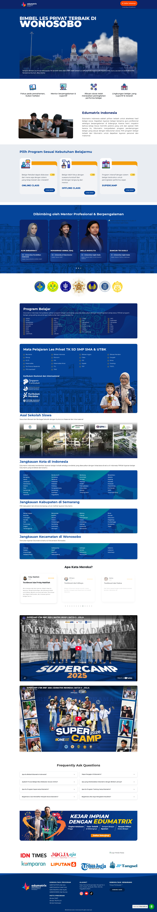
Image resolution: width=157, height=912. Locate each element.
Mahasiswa (85, 322)
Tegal (109, 526)
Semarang (54, 490)
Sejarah (84, 363)
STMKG (84, 330)
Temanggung (27, 528)
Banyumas (54, 513)
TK (55, 332)
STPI (111, 330)
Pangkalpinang (56, 488)
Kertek (82, 550)
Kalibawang (55, 548)
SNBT (56, 328)
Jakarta (110, 477)
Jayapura (54, 479)
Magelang (111, 520)
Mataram (54, 484)
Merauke (110, 484)
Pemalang (83, 522)
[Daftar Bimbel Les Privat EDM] (151, 906)
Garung (25, 548)
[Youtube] (86, 893)
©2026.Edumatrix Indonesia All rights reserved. (78, 910)
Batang (82, 513)
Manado (110, 481)
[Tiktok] (91, 893)
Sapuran (54, 552)
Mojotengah (27, 552)
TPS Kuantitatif (30, 369)
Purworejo (26, 524)
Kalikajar (82, 548)
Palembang (111, 486)
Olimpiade (113, 322)
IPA (55, 360)
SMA (111, 326)
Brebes (53, 515)
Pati (24, 522)
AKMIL (28, 318)
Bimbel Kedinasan (55, 903)
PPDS (84, 324)
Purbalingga (112, 522)
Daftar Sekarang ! (130, 3)
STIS (55, 330)
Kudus (82, 520)
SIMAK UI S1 (58, 326)
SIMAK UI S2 (86, 326)
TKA (111, 332)
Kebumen (111, 517)
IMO (111, 318)
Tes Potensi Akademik (33, 366)
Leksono (110, 550)
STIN (111, 328)
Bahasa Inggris (86, 354)
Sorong (25, 492)
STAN (84, 328)
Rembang (54, 524)
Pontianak (111, 488)
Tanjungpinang (113, 492)
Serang (82, 490)
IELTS (27, 360)
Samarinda (26, 490)
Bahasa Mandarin (115, 354)
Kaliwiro (110, 548)
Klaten (53, 520)
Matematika (29, 363)
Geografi (112, 357)
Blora (109, 513)
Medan (82, 484)
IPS (83, 360)
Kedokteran (29, 322)
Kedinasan (113, 320)
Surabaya (54, 492)
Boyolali (25, 515)
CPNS (84, 318)
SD (111, 324)
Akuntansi (29, 354)
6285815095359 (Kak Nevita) (58, 892)
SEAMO (28, 326)
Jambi (25, 479)
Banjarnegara (27, 513)
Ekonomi (56, 357)
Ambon (25, 475)
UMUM (56, 334)
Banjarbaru (111, 475)
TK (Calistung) (86, 332)
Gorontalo (83, 477)
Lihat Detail (49, 190)
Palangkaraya (84, 486)
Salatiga (82, 524)
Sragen (25, 526)
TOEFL (112, 366)
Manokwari (27, 484)
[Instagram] (81, 893)
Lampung (26, 481)
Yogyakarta (55, 494)
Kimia (111, 360)
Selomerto (83, 552)
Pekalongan (55, 522)
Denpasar (54, 477)
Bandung (83, 475)
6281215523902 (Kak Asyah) (58, 890)
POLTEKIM (29, 324)
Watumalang (55, 554)
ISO (55, 320)
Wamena (26, 494)
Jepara (53, 517)
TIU (55, 366)
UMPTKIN (29, 334)
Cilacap (82, 515)
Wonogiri (54, 528)
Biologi (28, 357)
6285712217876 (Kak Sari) (57, 885)
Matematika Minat (59, 363)
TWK (55, 369)
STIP (27, 330)
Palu (24, 488)
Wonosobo (83, 528)
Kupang (110, 479)
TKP (83, 366)
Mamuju (82, 481)
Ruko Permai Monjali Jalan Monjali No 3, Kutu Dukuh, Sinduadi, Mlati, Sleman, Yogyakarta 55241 (92, 887)
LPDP (56, 322)
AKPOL (56, 318)
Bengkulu (26, 477)
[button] (76, 268)
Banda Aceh (55, 475)
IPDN (27, 320)
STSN (27, 332)
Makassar (54, 481)
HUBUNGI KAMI (117, 889)
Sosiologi (112, 363)
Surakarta (83, 526)
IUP (83, 320)
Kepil (53, 550)
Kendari (82, 479)
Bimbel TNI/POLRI (56, 900)
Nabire (25, 486)
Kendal (25, 520)
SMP (27, 328)
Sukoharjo (54, 526)
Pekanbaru (83, 488)
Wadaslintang (27, 554)
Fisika (83, 357)
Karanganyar (84, 517)
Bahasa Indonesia (59, 354)
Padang (53, 486)
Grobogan (26, 517)
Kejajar (25, 550)
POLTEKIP (57, 324)
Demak (110, 515)
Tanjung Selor (84, 492)
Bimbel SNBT (54, 898)
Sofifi (109, 490)
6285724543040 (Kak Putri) (58, 887)
